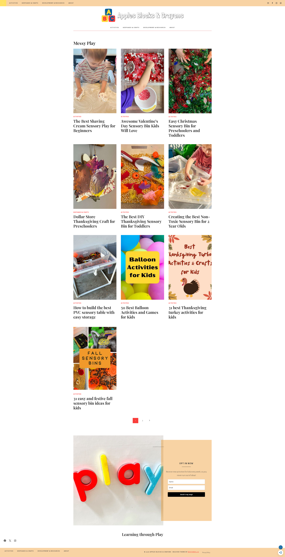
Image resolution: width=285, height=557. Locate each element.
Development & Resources (53, 3)
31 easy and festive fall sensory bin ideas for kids (92, 403)
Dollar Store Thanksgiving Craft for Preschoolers (94, 221)
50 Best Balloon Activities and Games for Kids (139, 312)
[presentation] (94, 81)
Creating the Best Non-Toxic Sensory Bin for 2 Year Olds (189, 221)
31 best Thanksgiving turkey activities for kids (188, 312)
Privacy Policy (206, 552)
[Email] (268, 3)
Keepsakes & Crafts (30, 3)
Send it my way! (186, 494)
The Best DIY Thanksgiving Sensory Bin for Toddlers (141, 221)
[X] (10, 540)
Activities (13, 3)
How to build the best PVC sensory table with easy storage (94, 312)
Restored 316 (193, 552)
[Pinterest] (280, 3)
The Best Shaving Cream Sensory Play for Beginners (94, 125)
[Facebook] (272, 3)
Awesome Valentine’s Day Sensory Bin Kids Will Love (140, 125)
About (71, 3)
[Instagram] (276, 3)
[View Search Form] (3, 3)
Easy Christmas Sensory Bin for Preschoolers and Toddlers (184, 128)
